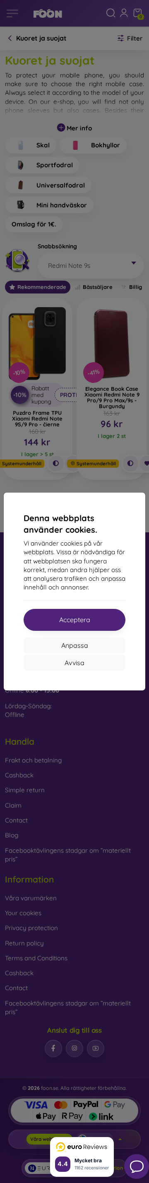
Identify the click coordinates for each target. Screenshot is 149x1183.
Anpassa (74, 645)
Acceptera (74, 620)
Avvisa (74, 663)
